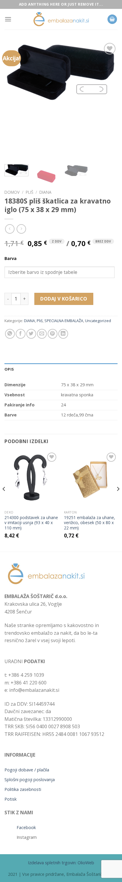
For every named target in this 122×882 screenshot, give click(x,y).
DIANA (45, 192)
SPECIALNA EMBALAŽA (63, 320)
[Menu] (8, 19)
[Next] (107, 100)
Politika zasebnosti (22, 789)
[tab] (61, 369)
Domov (12, 192)
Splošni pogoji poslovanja (29, 779)
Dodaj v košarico (63, 298)
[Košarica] (112, 19)
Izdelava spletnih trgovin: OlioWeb (61, 862)
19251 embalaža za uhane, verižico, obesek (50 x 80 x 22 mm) (89, 523)
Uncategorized (98, 320)
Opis (9, 369)
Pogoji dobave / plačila (26, 770)
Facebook (26, 827)
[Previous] (14, 100)
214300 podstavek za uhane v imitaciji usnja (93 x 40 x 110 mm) (31, 523)
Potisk (10, 799)
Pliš (29, 192)
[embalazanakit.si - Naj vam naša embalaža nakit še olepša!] (61, 19)
